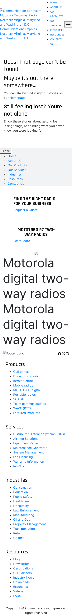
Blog (16, 559)
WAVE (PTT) (22, 408)
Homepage (18, 98)
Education (20, 492)
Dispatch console (25, 376)
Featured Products (26, 413)
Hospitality (21, 506)
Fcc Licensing (23, 457)
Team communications (29, 404)
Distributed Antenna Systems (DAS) (39, 434)
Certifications (23, 568)
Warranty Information (28, 461)
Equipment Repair (26, 443)
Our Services (17, 170)
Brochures (20, 587)
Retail (17, 533)
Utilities (18, 538)
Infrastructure (23, 381)
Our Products (17, 165)
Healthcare (21, 501)
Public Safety (22, 496)
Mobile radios (23, 385)
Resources (57, 34)
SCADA (18, 399)
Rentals (18, 466)
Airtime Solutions (25, 438)
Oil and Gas (21, 519)
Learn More (21, 241)
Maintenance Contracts (30, 448)
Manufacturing (23, 515)
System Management (28, 452)
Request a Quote (25, 210)
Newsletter (21, 564)
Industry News (23, 577)
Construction (22, 487)
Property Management (29, 524)
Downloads (21, 582)
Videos (18, 591)
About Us (56, 7)
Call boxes (21, 372)
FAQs (17, 596)
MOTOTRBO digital (27, 390)
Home (53, 2)
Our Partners (22, 573)
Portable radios (24, 394)
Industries (57, 30)
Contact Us (16, 183)
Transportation (24, 529)
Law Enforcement (26, 510)
